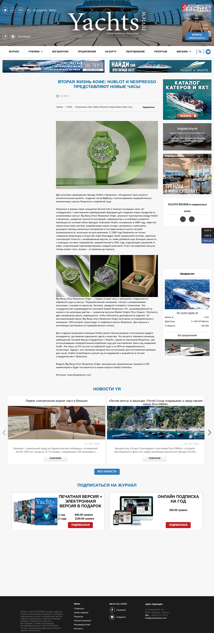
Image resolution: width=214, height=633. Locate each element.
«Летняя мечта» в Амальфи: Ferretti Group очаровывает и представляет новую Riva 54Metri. (156, 402)
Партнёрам (24, 36)
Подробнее (55, 458)
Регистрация (40, 10)
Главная (59, 107)
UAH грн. (207, 240)
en (20, 10)
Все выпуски (60, 51)
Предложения (87, 51)
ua (13, 10)
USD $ (206, 235)
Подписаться (80, 524)
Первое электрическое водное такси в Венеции (57, 400)
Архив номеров (81, 612)
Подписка (78, 616)
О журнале (79, 608)
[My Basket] (207, 51)
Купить (196, 36)
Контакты (78, 628)
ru (28, 10)
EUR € (206, 230)
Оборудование (135, 51)
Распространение (82, 620)
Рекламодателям (82, 624)
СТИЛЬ (69, 107)
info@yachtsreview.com (156, 618)
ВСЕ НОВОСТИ (107, 471)
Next (209, 432)
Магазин (182, 51)
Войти (52, 10)
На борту (111, 51)
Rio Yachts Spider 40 (187, 313)
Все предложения (187, 335)
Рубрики (34, 51)
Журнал (14, 51)
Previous (4, 432)
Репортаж (160, 51)
